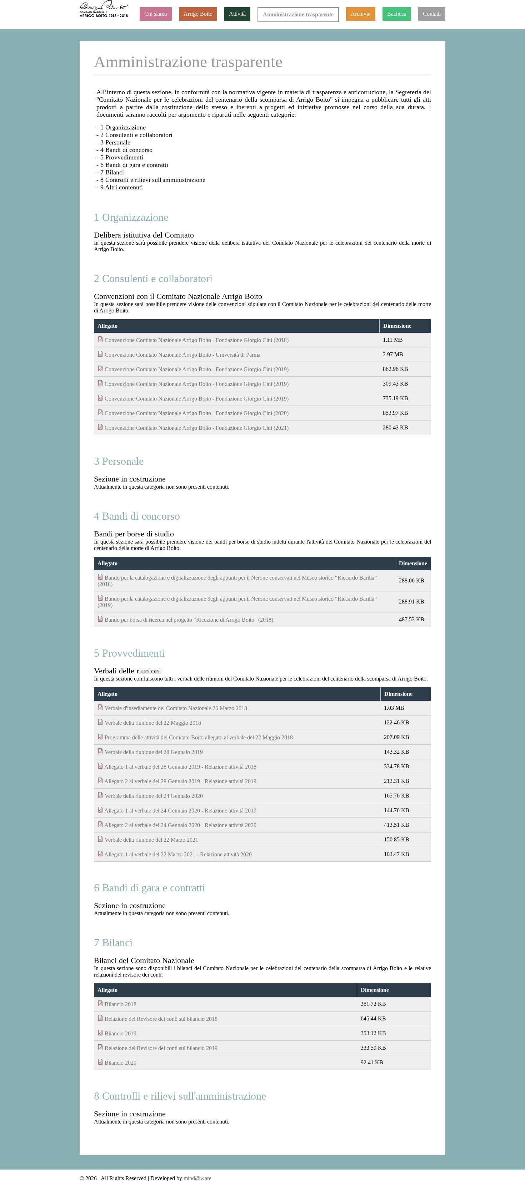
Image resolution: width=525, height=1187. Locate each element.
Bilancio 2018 (120, 1004)
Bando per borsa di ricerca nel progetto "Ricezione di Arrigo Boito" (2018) (189, 620)
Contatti (432, 14)
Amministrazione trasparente (298, 14)
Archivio (361, 14)
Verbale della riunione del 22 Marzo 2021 (151, 840)
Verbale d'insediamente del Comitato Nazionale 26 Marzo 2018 (176, 708)
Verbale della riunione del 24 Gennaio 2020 (154, 796)
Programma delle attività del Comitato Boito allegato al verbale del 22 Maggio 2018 (199, 737)
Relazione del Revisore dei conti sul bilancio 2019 (161, 1048)
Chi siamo (155, 14)
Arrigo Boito (198, 14)
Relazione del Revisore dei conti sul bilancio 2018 (161, 1019)
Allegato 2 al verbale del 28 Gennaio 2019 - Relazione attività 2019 (180, 781)
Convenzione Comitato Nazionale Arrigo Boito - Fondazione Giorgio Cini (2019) (197, 369)
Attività (237, 14)
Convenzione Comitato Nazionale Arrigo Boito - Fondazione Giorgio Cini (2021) (197, 428)
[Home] (104, 8)
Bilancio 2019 (120, 1033)
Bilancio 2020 (120, 1063)
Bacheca (396, 14)
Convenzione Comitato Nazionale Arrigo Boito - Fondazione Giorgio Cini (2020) (197, 413)
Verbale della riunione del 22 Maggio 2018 (153, 723)
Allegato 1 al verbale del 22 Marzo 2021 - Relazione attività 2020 (178, 854)
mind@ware (196, 1178)
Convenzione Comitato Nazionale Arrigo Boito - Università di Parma (182, 355)
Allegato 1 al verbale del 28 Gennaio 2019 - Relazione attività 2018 (180, 767)
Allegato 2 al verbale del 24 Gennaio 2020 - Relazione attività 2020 (180, 825)
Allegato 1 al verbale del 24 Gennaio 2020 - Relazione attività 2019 (180, 811)
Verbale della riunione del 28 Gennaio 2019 (154, 752)
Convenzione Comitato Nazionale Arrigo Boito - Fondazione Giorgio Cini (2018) (197, 340)
